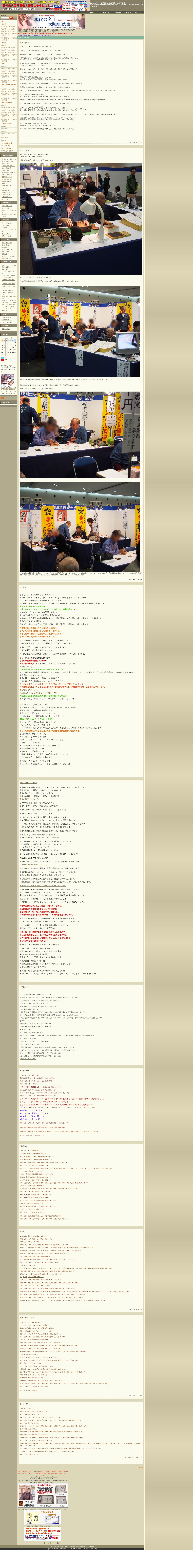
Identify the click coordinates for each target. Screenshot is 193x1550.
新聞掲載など (6, 190)
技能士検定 (5, 269)
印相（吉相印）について (28, 783)
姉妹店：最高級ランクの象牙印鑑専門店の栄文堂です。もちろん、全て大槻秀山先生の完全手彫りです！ (8, 390)
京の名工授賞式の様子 (8, 275)
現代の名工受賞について (9, 159)
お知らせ (5, 314)
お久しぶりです (25, 150)
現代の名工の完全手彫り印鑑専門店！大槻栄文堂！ (108, 3)
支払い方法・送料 (7, 186)
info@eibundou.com (50, 1477)
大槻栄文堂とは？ (8, 155)
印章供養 (4, 254)
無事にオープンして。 (28, 1318)
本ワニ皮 (5, 129)
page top (141, 1467)
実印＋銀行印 (6, 145)
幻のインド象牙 (6, 225)
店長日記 (26, 37)
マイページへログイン (103, 12)
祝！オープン (24, 1404)
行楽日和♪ (23, 1146)
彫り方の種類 (6, 208)
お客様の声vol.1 (7, 194)
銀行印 (4, 42)
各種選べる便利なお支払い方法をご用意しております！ (43, 1526)
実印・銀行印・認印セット (9, 85)
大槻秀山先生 (36, 1471)
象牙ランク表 (6, 234)
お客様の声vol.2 (7, 197)
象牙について (6, 183)
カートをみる (90, 12)
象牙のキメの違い (7, 236)
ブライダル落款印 (7, 151)
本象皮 (4, 126)
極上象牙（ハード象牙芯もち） (9, 94)
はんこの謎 (6, 239)
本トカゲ (5, 138)
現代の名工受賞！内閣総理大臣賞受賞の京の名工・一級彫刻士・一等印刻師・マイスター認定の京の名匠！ (116, 5)
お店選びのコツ (6, 258)
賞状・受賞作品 (6, 168)
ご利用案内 (117, 12)
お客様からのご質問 (7, 192)
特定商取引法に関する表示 (78, 1546)
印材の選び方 (6, 247)
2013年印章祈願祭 (7, 277)
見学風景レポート (7, 311)
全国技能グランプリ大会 (9, 300)
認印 (3, 63)
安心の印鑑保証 (6, 181)
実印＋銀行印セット (8, 102)
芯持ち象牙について (7, 223)
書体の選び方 (6, 245)
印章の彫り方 (24, 43)
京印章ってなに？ (7, 249)
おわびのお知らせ (7, 320)
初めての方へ (6, 163)
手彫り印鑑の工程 (7, 174)
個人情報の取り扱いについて (59, 1546)
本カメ (4, 131)
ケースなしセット (7, 143)
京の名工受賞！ (6, 170)
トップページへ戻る (52, 1543)
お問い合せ (127, 12)
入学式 (22, 1231)
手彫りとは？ (7, 202)
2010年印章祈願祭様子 (8, 284)
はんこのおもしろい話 (8, 256)
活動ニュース (7, 262)
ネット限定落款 (6, 148)
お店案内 (91, 1546)
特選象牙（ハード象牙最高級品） (9, 38)
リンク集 (5, 325)
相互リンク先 (6, 329)
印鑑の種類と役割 (7, 243)
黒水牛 (4, 24)
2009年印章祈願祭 (7, 290)
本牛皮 (4, 140)
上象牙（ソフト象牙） (8, 29)
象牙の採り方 (6, 227)
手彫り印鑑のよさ (7, 206)
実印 (3, 21)
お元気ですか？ (25, 987)
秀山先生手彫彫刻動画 (8, 172)
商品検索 (3, 15)
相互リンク (5, 199)
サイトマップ (138, 12)
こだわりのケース (7, 123)
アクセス (4, 188)
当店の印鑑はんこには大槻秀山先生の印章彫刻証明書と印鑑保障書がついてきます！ (43, 1509)
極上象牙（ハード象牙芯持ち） (9, 34)
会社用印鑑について (7, 179)
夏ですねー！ (24, 1071)
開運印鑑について (7, 177)
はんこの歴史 (6, 251)
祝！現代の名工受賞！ (8, 161)
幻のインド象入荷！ (7, 322)
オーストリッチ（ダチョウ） (9, 134)
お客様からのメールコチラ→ (28, 1059)
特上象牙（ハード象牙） (9, 31)
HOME (19, 37)
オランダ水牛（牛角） (8, 26)
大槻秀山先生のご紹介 (8, 166)
